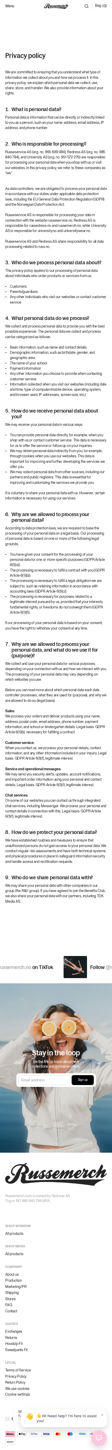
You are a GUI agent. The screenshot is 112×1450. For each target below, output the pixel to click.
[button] (10, 1419)
